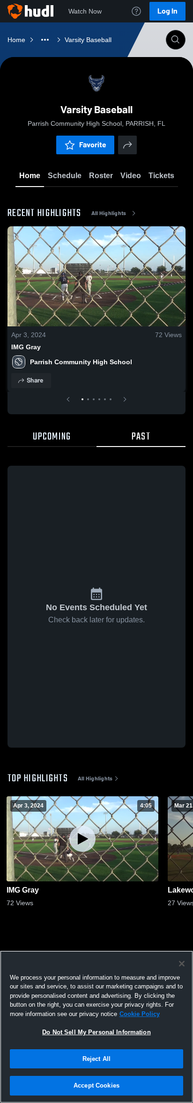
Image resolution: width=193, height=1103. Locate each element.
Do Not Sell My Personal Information (96, 1032)
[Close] (181, 963)
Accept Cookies (96, 1085)
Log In (167, 11)
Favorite (92, 144)
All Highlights (108, 213)
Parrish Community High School (81, 362)
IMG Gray (26, 347)
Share (35, 380)
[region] (96, 1027)
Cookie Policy (139, 1013)
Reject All (96, 1058)
